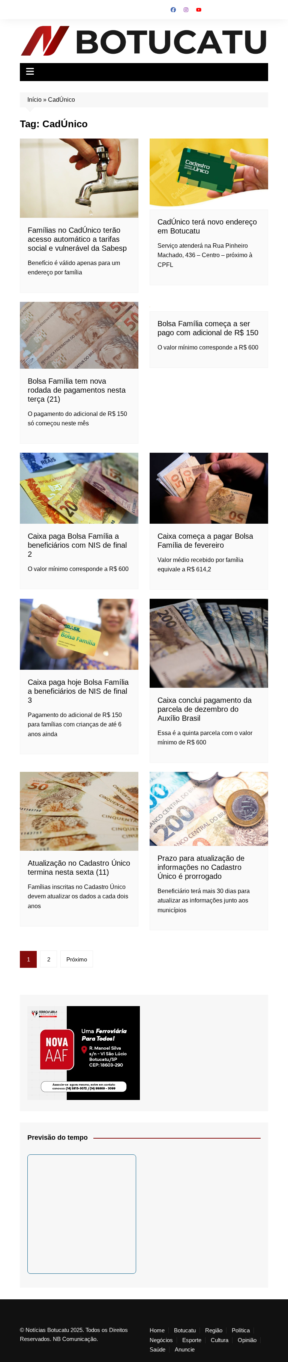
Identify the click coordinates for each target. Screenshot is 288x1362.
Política (241, 1330)
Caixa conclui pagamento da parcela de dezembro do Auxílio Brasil (205, 709)
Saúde (157, 1350)
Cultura (219, 1340)
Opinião (247, 1340)
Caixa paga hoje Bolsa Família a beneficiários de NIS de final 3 (78, 691)
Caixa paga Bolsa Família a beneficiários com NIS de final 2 (77, 545)
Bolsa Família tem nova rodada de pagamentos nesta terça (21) (77, 390)
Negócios (161, 1340)
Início (34, 99)
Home (157, 1330)
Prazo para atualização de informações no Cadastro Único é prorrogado (201, 867)
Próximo (76, 959)
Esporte (191, 1340)
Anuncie (185, 1350)
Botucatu (185, 1330)
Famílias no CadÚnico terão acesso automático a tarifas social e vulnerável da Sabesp (77, 239)
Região (213, 1330)
